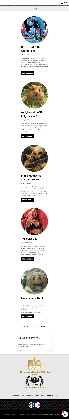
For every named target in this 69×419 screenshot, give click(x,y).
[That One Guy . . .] (34, 221)
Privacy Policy (56, 414)
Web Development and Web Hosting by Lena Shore (40, 414)
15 (37, 326)
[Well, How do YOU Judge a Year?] (34, 95)
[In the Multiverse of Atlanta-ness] (34, 158)
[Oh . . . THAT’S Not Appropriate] (34, 29)
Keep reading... (28, 73)
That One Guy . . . (30, 239)
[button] (31, 405)
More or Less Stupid (32, 298)
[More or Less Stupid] (34, 281)
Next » (43, 326)
